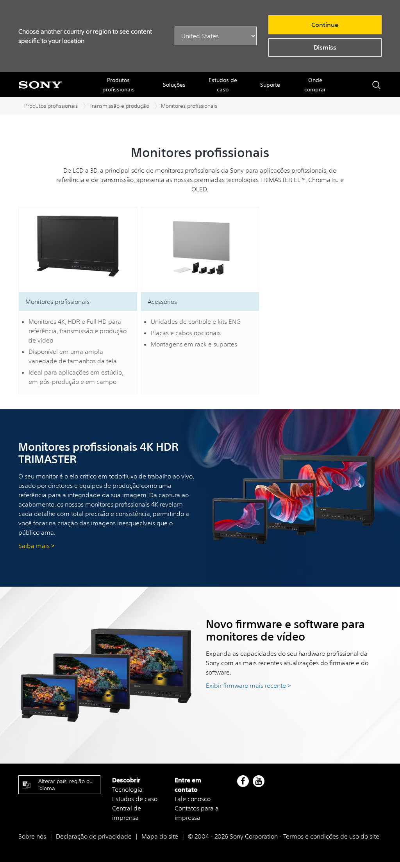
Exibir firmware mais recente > (248, 685)
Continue (324, 25)
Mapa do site (159, 836)
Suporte (270, 84)
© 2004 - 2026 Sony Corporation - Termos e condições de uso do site (283, 836)
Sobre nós (32, 836)
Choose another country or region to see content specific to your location (85, 36)
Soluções (174, 84)
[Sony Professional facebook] (243, 781)
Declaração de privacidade (94, 836)
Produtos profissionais (118, 85)
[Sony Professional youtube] (258, 781)
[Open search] (376, 85)
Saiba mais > (36, 546)
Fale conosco (193, 799)
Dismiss (325, 47)
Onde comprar (315, 85)
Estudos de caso (223, 85)
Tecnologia (127, 789)
